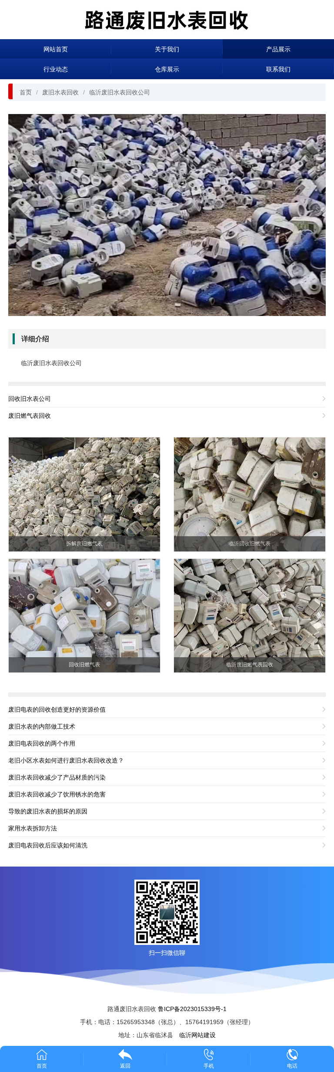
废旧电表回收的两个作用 (41, 743)
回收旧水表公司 (29, 398)
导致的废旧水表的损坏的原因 (47, 811)
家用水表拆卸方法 (32, 828)
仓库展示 (167, 69)
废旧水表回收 (60, 92)
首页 (26, 92)
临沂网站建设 (197, 1035)
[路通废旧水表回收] (167, 19)
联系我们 (278, 69)
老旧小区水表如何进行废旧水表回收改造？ (66, 760)
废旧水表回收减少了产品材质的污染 (57, 777)
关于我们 (167, 49)
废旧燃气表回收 (29, 415)
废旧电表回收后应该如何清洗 (47, 845)
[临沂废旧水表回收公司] (167, 214)
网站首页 (55, 49)
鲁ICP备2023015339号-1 (192, 1008)
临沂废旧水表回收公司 (119, 92)
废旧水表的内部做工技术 (41, 726)
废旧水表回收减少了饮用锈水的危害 (57, 794)
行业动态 (55, 69)
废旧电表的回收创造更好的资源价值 (57, 709)
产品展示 (278, 49)
